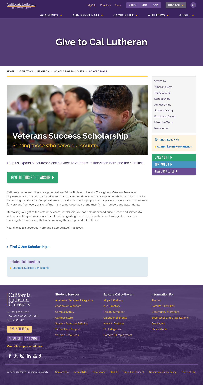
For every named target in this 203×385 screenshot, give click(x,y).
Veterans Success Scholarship (30, 267)
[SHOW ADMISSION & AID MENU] (102, 15)
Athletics (156, 15)
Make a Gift (161, 157)
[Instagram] (22, 356)
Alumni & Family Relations (173, 146)
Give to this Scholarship (31, 177)
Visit (144, 5)
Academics (49, 15)
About (184, 15)
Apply (132, 5)
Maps (118, 5)
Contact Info (62, 372)
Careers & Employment (117, 335)
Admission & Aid (85, 15)
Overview (160, 80)
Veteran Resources (67, 335)
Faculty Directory (113, 311)
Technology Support (67, 329)
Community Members (165, 311)
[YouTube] (35, 356)
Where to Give (163, 86)
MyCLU (92, 5)
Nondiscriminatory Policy (162, 372)
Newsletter (161, 128)
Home (11, 71)
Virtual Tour (15, 338)
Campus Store (64, 317)
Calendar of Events (115, 317)
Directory (105, 5)
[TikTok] (40, 356)
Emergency (99, 372)
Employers (158, 323)
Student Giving (163, 110)
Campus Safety (64, 311)
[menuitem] (176, 5)
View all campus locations (23, 346)
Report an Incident (134, 372)
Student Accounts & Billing (71, 323)
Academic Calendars (68, 306)
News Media (159, 329)
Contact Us (161, 164)
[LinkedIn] (29, 356)
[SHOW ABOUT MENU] (193, 15)
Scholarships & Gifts (69, 71)
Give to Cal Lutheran (101, 42)
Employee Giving (165, 116)
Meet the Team (163, 122)
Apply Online (18, 329)
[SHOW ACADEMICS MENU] (61, 15)
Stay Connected (164, 171)
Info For (174, 5)
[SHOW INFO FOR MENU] (182, 5)
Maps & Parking (113, 300)
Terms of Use (189, 372)
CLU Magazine (112, 329)
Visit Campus (32, 338)
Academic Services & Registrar (74, 300)
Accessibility (80, 372)
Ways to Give (162, 92)
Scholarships (162, 98)
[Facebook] (10, 356)
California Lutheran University (21, 8)
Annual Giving (162, 104)
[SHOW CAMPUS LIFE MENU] (136, 15)
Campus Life (123, 15)
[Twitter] (16, 356)
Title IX (114, 372)
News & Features (113, 323)
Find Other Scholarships (29, 247)
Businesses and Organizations (170, 317)
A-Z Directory (111, 306)
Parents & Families (163, 306)
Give (155, 5)
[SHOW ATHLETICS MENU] (167, 15)
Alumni (156, 300)
